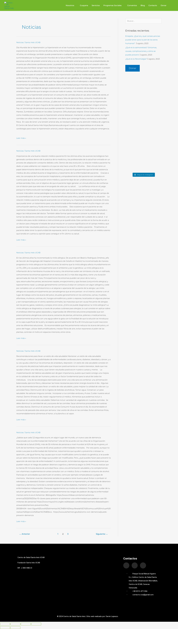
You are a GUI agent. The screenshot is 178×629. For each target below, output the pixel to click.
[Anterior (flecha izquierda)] (5, 627)
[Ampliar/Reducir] (5, 624)
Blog (143, 5)
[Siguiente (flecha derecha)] (15, 627)
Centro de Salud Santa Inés (74, 616)
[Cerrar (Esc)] (36, 624)
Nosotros (70, 5)
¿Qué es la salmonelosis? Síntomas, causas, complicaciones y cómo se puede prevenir (141, 51)
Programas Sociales (112, 5)
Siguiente (102, 534)
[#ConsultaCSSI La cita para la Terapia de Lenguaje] (143, 156)
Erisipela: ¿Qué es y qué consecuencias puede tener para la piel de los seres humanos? (142, 40)
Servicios (96, 5)
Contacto (152, 5)
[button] (171, 5)
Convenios (132, 5)
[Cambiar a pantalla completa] (15, 624)
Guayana (84, 5)
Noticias (19, 42)
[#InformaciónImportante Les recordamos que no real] (143, 90)
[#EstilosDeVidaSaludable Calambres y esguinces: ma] (143, 122)
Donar (163, 5)
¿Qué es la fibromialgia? (136, 59)
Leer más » (21, 137)
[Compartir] (26, 624)
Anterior (24, 534)
